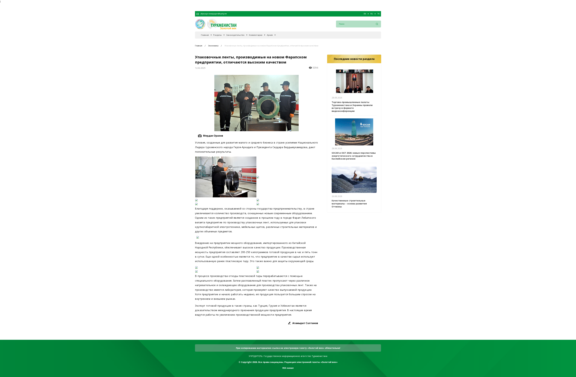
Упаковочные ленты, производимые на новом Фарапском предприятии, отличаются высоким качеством (271, 46)
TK (378, 14)
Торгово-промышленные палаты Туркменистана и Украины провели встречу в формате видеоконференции (352, 106)
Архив (270, 35)
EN (365, 14)
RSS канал (288, 367)
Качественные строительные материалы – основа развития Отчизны (349, 203)
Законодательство (235, 35)
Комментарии (255, 35)
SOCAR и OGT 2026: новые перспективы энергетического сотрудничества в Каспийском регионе (354, 155)
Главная (205, 35)
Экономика (213, 46)
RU (371, 14)
